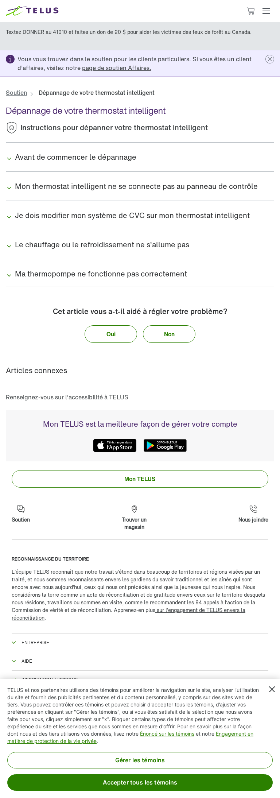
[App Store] (115, 445)
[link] (117, 68)
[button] (266, 11)
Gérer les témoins (140, 760)
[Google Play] (165, 445)
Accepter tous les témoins (140, 782)
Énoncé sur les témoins (167, 734)
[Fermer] (272, 689)
